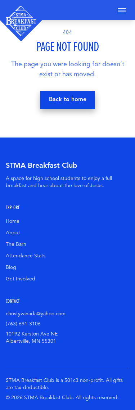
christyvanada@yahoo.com (36, 314)
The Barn (16, 244)
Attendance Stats (25, 256)
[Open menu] (122, 10)
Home (12, 221)
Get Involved (20, 279)
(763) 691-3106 (23, 324)
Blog (11, 267)
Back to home (67, 99)
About (13, 233)
